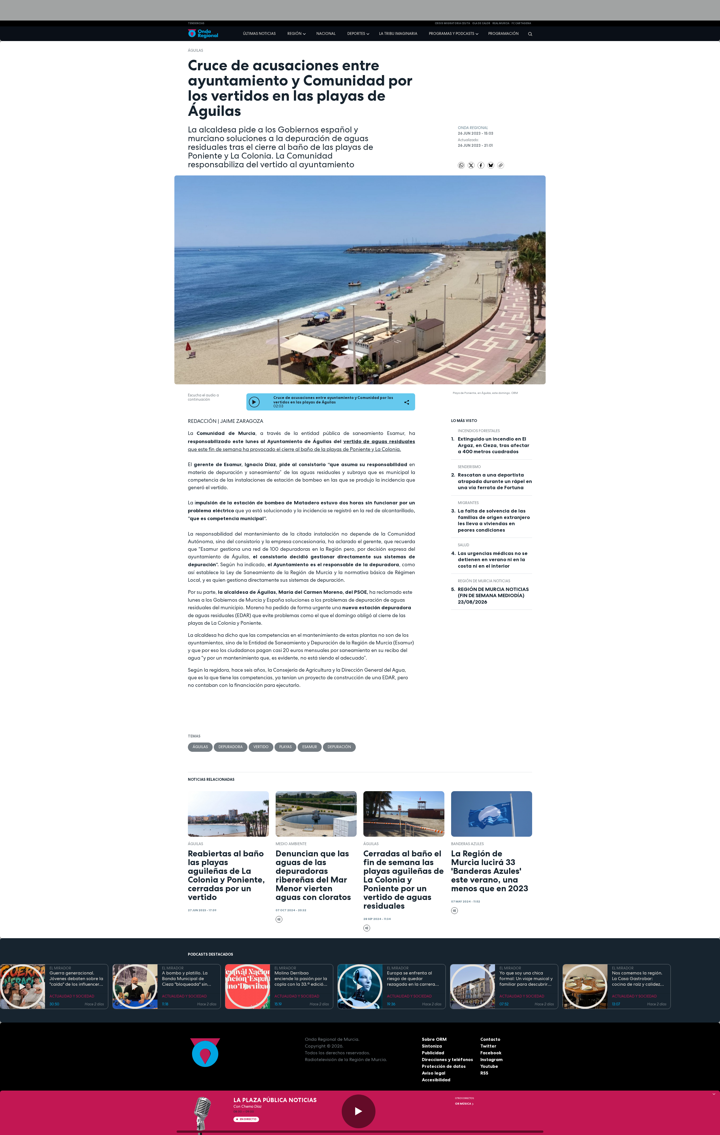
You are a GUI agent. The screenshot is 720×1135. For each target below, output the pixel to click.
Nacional (326, 33)
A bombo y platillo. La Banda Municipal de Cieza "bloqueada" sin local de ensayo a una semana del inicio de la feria (186, 978)
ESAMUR (309, 746)
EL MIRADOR (60, 968)
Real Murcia (500, 23)
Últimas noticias (259, 33)
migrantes (468, 502)
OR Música (463, 1103)
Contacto (490, 1039)
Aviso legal (433, 1073)
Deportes (356, 33)
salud (463, 545)
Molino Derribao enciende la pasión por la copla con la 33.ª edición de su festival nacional (300, 978)
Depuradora (231, 746)
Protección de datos (444, 1066)
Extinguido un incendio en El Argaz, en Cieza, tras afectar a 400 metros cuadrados (493, 445)
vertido (261, 746)
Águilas (195, 50)
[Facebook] (481, 165)
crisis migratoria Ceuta (452, 23)
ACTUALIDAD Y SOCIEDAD (72, 996)
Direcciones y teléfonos (447, 1059)
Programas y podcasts (451, 33)
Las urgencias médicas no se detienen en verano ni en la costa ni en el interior (493, 559)
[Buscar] (528, 33)
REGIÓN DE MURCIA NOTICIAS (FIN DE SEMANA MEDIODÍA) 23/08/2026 (493, 595)
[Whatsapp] (461, 165)
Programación (503, 33)
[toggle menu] (305, 33)
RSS (484, 1073)
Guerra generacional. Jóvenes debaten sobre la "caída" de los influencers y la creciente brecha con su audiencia (76, 978)
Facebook (490, 1052)
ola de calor (481, 23)
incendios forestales (479, 430)
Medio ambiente (291, 843)
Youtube (489, 1066)
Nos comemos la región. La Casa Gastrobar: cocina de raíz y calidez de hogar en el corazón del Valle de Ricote (637, 978)
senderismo (469, 466)
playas (285, 746)
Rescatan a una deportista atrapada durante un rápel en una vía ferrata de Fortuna (495, 481)
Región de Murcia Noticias (484, 581)
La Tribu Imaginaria (398, 33)
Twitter (488, 1046)
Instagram (491, 1059)
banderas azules (467, 843)
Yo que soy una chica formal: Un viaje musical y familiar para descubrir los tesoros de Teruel (526, 978)
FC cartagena (521, 23)
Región (294, 33)
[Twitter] (471, 165)
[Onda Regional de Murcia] (203, 34)
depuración (339, 746)
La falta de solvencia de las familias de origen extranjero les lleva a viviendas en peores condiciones (494, 520)
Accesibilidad (436, 1079)
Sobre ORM (434, 1039)
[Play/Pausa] (358, 1111)
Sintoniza (432, 1046)
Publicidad (433, 1052)
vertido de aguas (365, 441)
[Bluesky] (491, 165)
